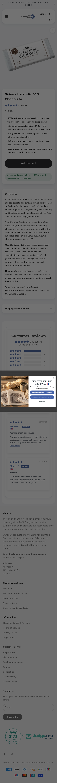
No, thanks (42, 401)
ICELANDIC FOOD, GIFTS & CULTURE (42, 392)
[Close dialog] (54, 378)
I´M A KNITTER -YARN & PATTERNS (42, 397)
